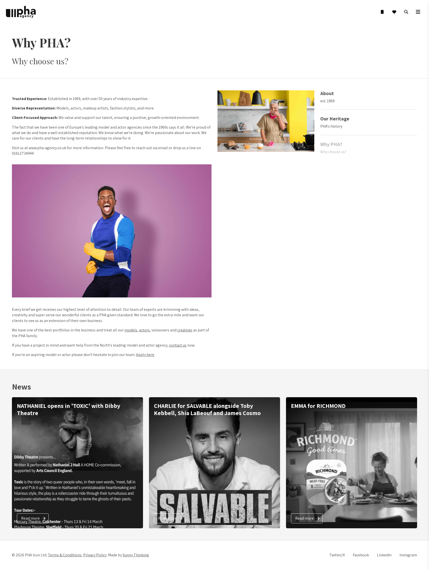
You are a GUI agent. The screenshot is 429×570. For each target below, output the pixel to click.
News (21, 386)
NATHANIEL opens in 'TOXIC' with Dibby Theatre (68, 409)
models (130, 330)
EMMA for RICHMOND (318, 406)
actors (144, 330)
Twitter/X (337, 555)
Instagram (408, 555)
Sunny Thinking (136, 555)
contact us (177, 345)
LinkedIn (384, 555)
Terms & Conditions (64, 555)
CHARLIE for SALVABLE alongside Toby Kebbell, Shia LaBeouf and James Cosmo (207, 409)
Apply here (145, 354)
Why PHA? (331, 144)
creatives (184, 330)
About (327, 93)
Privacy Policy (95, 555)
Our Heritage (334, 118)
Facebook (361, 555)
